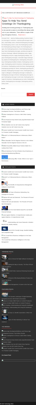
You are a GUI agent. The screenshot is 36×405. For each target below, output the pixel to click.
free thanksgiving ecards (25, 44)
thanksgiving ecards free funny (17, 66)
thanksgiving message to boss (15, 70)
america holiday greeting (17, 38)
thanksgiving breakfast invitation (13, 62)
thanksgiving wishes (27, 81)
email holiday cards (10, 42)
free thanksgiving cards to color (10, 44)
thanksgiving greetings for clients (10, 68)
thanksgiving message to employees (22, 72)
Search (3, 88)
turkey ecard (5, 83)
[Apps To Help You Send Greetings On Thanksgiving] (18, 18)
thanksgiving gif (30, 66)
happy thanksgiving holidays (21, 55)
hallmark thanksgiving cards (20, 53)
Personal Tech (5, 38)
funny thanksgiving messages (12, 51)
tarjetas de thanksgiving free (11, 59)
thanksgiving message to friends (10, 75)
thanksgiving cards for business (13, 64)
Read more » (22, 35)
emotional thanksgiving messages (24, 42)
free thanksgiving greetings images (11, 46)
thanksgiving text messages (13, 81)
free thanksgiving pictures (12, 49)
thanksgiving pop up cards (20, 79)
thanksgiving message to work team (13, 77)
